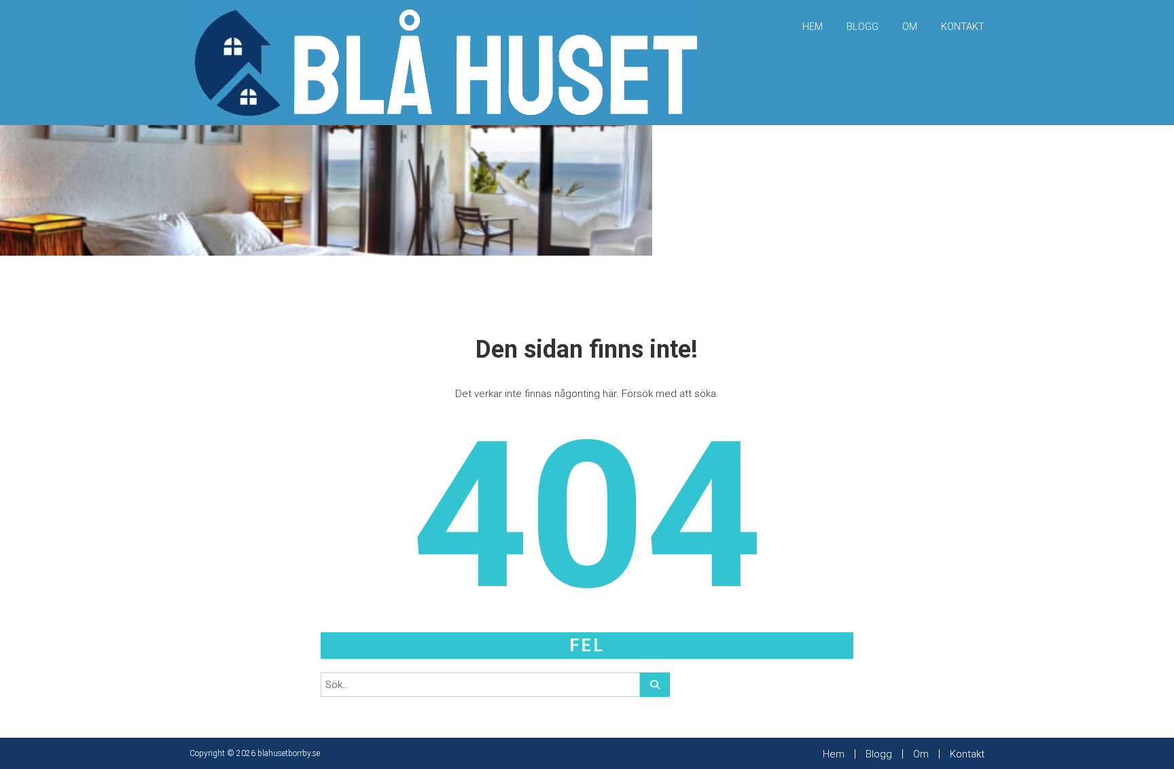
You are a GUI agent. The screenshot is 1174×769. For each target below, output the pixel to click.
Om (909, 26)
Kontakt (962, 26)
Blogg (862, 26)
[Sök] (655, 684)
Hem (812, 26)
